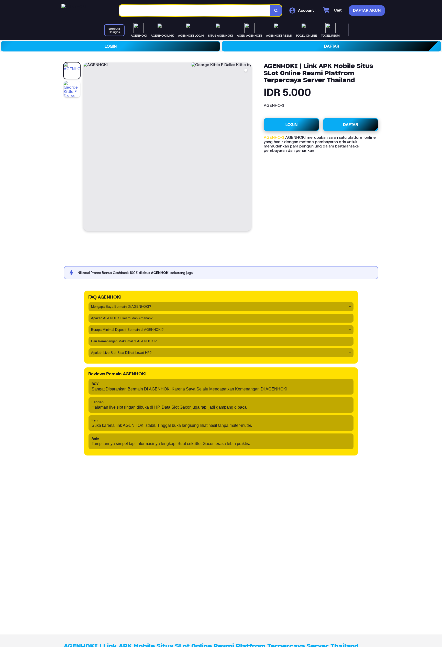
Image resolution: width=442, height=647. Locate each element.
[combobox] (195, 10)
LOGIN (111, 46)
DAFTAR (331, 46)
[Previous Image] (87, 147)
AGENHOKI (274, 137)
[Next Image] (247, 147)
